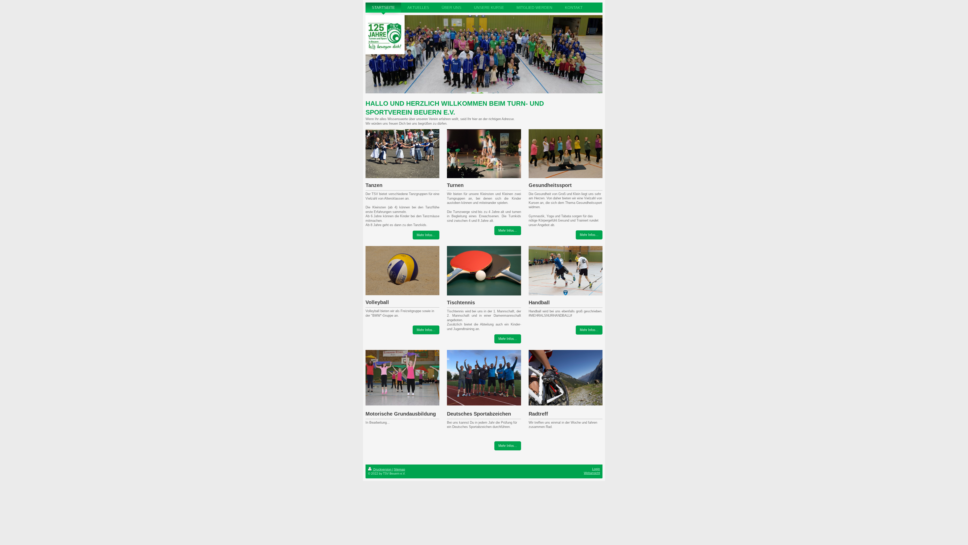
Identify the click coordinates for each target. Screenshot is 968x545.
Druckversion (382, 469)
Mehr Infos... (426, 235)
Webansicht (592, 473)
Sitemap (399, 469)
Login (596, 469)
